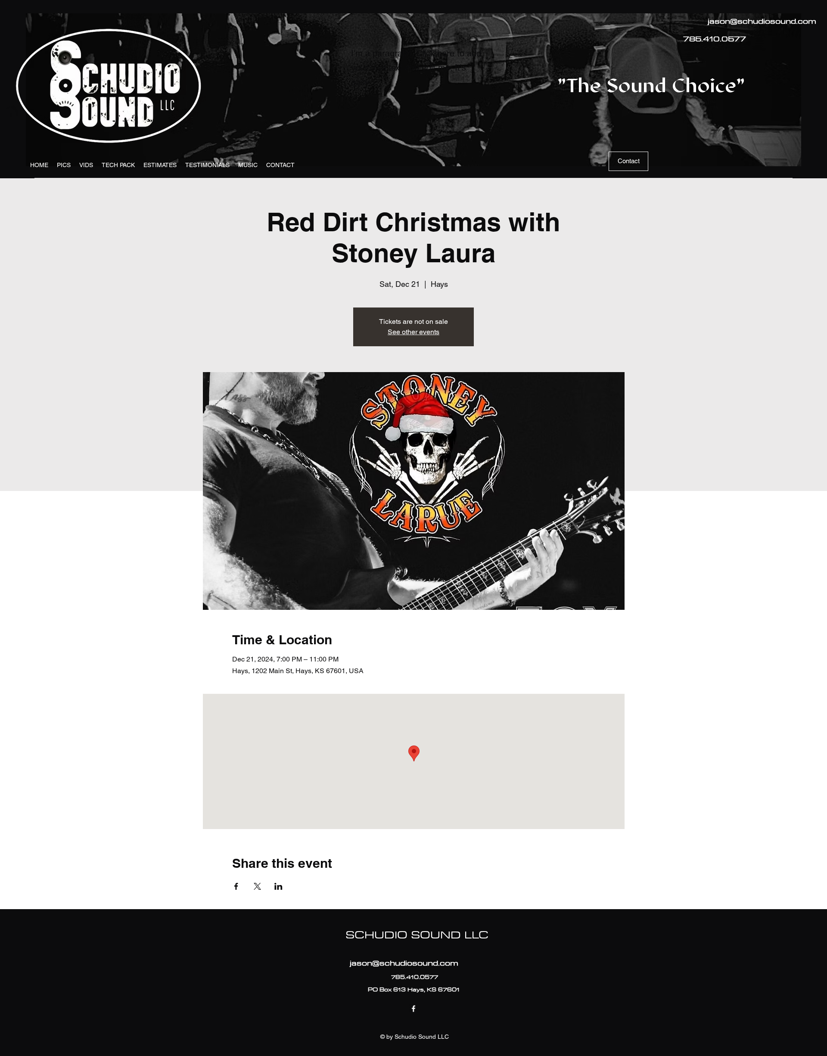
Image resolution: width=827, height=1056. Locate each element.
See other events (413, 332)
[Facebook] (413, 1008)
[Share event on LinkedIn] (278, 886)
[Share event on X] (257, 886)
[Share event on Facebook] (236, 886)
